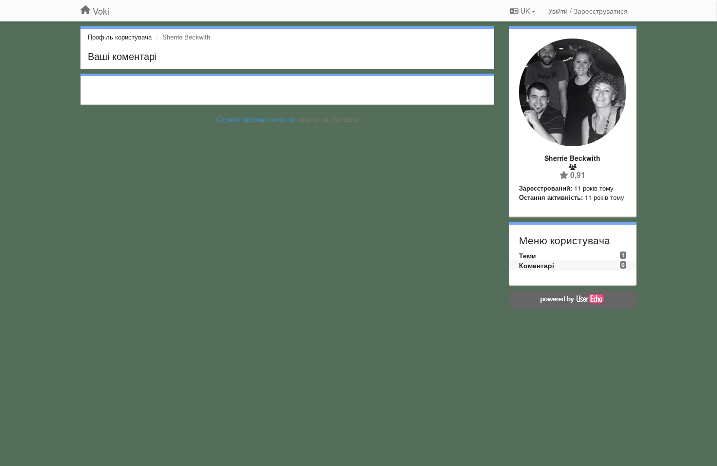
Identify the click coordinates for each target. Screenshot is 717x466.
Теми (527, 255)
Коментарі (536, 265)
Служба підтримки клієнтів (256, 119)
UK (525, 11)
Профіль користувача (120, 36)
